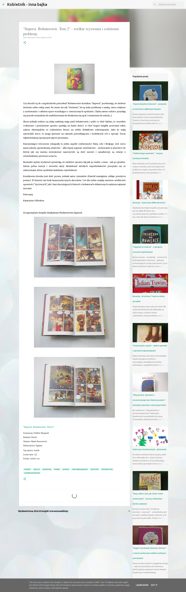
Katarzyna (47, 469)
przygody (95, 469)
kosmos (66, 469)
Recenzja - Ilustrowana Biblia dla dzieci (149, 203)
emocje (37, 469)
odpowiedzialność (80, 469)
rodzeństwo (107, 469)
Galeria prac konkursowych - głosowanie (149, 449)
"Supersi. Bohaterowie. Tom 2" (38, 427)
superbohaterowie (32, 473)
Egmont (27, 469)
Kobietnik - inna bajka (27, 4)
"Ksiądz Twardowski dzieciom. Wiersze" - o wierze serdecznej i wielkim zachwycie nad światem (150, 553)
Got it (154, 585)
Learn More (142, 585)
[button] (24, 42)
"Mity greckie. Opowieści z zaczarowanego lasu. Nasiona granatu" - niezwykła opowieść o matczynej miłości (149, 400)
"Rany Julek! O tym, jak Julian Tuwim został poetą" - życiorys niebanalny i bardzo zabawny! (148, 499)
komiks (57, 469)
